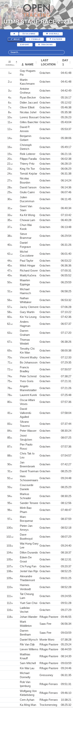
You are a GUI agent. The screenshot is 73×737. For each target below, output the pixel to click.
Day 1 (65, 62)
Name (29, 64)
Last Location (48, 62)
